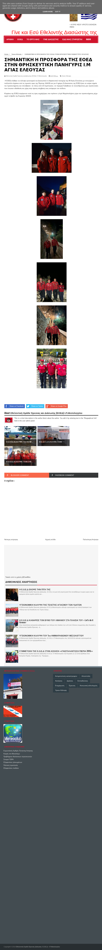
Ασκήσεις (58, 681)
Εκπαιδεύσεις (82, 681)
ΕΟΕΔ (20, 39)
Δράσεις (70, 681)
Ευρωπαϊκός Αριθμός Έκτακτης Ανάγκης (18, 751)
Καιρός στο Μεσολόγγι (11, 754)
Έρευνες (72, 686)
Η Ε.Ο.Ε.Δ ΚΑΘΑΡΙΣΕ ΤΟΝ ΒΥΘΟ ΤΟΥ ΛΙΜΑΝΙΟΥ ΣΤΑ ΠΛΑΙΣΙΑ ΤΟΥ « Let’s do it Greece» (56, 621)
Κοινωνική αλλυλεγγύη (88, 686)
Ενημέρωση (59, 686)
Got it (57, 12)
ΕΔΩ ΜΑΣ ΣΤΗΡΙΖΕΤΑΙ (72, 39)
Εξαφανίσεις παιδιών (11, 768)
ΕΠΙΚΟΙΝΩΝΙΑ (23, 44)
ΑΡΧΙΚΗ (10, 39)
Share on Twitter (37, 406)
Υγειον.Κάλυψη (66, 76)
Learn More (48, 12)
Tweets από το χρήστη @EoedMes (17, 577)
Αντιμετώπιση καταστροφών (66, 676)
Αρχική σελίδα (50, 539)
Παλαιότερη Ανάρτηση (91, 539)
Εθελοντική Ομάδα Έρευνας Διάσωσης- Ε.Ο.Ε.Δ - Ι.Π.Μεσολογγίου (38, 947)
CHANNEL (9, 44)
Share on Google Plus (59, 406)
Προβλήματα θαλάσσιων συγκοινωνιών (17, 757)
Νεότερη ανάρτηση (11, 539)
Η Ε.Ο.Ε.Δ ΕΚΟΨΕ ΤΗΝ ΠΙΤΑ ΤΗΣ (35, 589)
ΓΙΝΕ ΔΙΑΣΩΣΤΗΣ (51, 39)
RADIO (88, 39)
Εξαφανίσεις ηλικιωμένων (12, 762)
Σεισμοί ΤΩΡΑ (8, 759)
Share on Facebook (17, 406)
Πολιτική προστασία (10, 765)
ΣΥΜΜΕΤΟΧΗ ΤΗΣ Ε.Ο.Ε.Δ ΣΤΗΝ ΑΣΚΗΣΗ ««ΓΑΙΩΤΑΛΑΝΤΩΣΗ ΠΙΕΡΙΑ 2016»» (56, 651)
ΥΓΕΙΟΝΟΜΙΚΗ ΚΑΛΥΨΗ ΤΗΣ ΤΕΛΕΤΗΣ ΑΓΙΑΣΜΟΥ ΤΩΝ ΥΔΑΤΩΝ (50, 604)
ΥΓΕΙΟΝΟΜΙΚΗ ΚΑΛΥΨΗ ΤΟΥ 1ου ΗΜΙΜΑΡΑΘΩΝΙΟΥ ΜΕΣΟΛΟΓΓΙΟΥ (51, 635)
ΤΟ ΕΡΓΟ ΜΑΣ (33, 39)
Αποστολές (86, 676)
